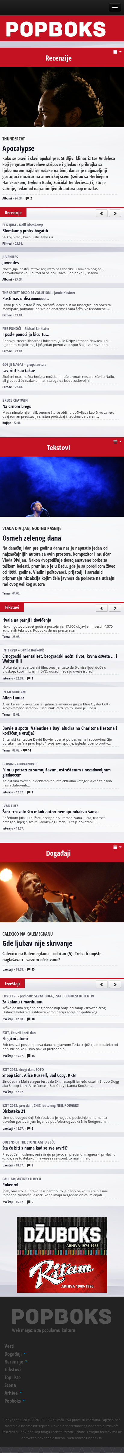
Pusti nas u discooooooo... (25, 298)
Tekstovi (13, 1369)
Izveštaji (7, 969)
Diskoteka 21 (13, 1111)
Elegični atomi (15, 1038)
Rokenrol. (11, 1185)
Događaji (14, 1353)
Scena (10, 1385)
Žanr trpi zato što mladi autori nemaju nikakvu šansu (50, 811)
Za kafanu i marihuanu (23, 1002)
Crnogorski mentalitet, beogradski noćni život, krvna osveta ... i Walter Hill (59, 658)
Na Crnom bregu (17, 406)
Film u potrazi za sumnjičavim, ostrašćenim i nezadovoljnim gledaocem (56, 772)
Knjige (6, 422)
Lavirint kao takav (18, 370)
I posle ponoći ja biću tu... (25, 334)
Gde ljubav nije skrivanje (37, 943)
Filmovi (7, 243)
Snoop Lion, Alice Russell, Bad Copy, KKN (39, 1075)
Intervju (7, 678)
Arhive (12, 1392)
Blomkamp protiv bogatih (25, 231)
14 (29, 750)
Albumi (7, 198)
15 (33, 969)
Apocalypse (18, 148)
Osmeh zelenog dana (31, 538)
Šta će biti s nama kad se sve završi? (35, 1148)
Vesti (9, 1345)
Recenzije (14, 1361)
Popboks (13, 1400)
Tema (6, 593)
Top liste (13, 1377)
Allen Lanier (13, 698)
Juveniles (10, 262)
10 (33, 1019)
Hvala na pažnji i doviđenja (26, 620)
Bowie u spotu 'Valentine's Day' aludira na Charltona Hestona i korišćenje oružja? (59, 730)
